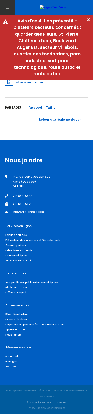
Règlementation (16, 287)
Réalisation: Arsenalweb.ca (48, 408)
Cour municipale (16, 255)
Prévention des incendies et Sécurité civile (32, 240)
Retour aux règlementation (60, 119)
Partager (13, 107)
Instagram (12, 361)
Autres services (17, 305)
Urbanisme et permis (19, 250)
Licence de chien (16, 319)
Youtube (11, 366)
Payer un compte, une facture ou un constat (34, 324)
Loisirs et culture (16, 235)
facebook (35, 107)
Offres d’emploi (15, 292)
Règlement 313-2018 (30, 82)
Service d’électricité (18, 260)
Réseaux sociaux (18, 347)
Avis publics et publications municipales (31, 282)
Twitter (51, 107)
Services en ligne (18, 226)
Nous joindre (13, 334)
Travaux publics (15, 245)
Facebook (12, 356)
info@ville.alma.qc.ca (28, 212)
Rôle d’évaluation (16, 314)
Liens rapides (15, 273)
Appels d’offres (15, 329)
